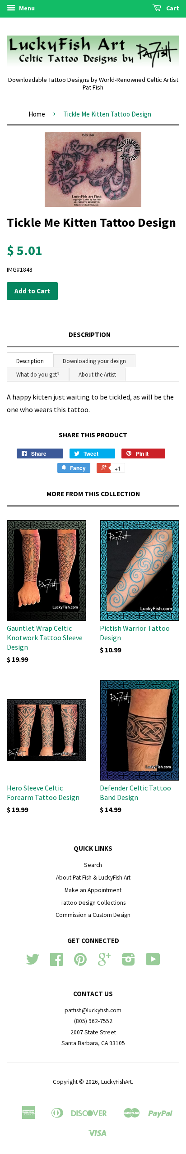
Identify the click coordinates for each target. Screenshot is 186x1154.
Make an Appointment (93, 890)
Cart (172, 8)
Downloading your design (94, 361)
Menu (26, 8)
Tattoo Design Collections (93, 903)
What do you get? (38, 374)
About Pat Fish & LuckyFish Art (93, 877)
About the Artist (97, 374)
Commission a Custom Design (93, 915)
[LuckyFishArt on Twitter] (32, 962)
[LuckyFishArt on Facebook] (56, 962)
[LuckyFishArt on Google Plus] (104, 962)
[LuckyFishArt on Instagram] (128, 962)
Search (93, 865)
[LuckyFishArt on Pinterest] (80, 962)
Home (36, 114)
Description (90, 334)
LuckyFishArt (116, 1082)
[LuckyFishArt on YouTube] (153, 962)
